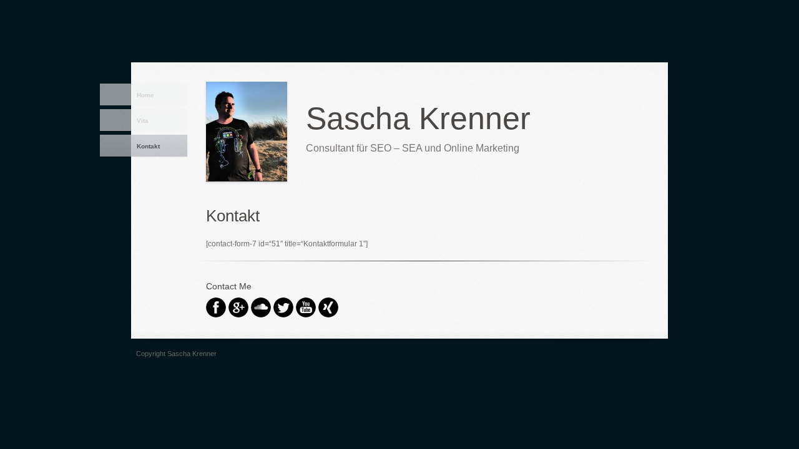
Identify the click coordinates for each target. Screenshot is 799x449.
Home (145, 95)
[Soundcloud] (261, 314)
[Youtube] (306, 314)
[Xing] (328, 314)
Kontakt (148, 146)
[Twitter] (283, 314)
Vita (143, 120)
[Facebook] (216, 314)
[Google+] (238, 314)
